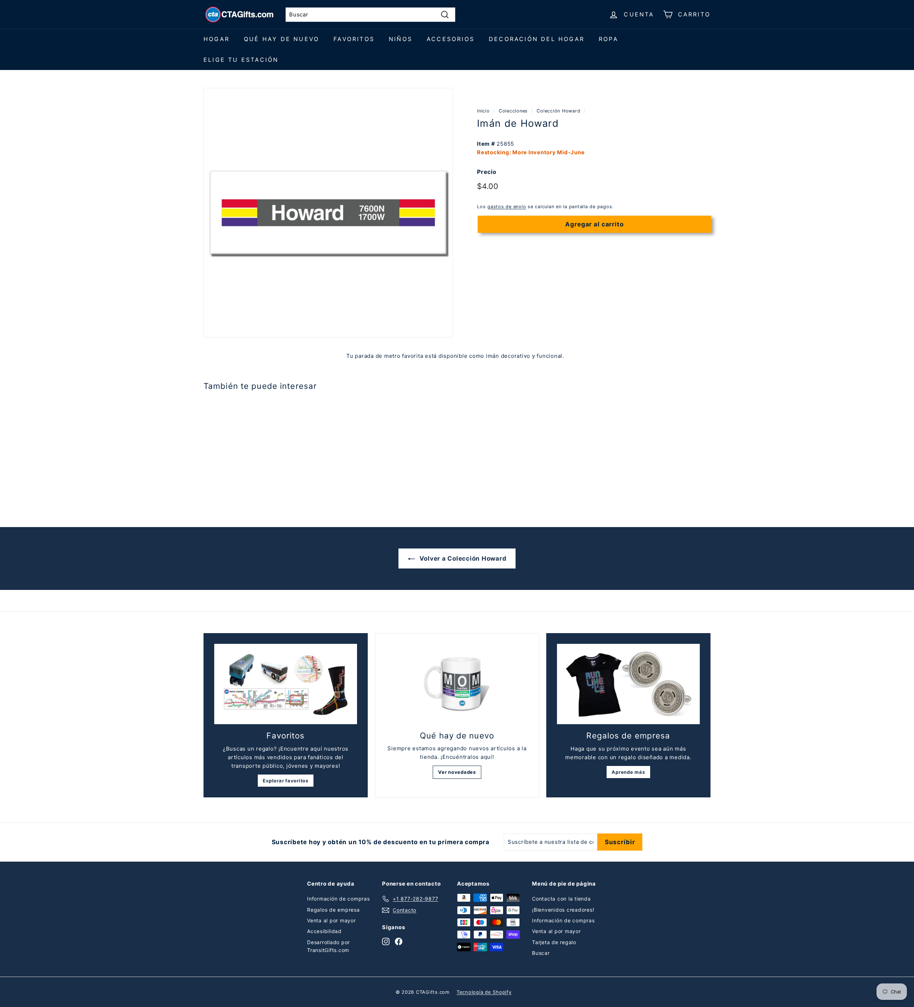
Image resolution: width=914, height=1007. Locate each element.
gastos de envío (506, 206)
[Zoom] (328, 212)
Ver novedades (457, 772)
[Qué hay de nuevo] (457, 684)
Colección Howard (558, 111)
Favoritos (354, 38)
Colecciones (513, 111)
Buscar (541, 953)
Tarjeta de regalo (554, 942)
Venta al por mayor (331, 920)
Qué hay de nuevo (281, 38)
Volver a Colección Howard (462, 558)
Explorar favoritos (285, 780)
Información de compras (338, 899)
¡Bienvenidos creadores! (563, 910)
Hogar (217, 38)
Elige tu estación (241, 59)
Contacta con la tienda (561, 899)
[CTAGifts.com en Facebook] (398, 941)
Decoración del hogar (536, 38)
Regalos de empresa (333, 910)
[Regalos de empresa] (628, 684)
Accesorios (450, 38)
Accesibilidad (324, 931)
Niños (400, 38)
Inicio (483, 111)
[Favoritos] (285, 684)
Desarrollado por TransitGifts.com (328, 946)
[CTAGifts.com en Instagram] (386, 941)
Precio (487, 171)
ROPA (608, 38)
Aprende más (628, 772)
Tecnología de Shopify (484, 992)
